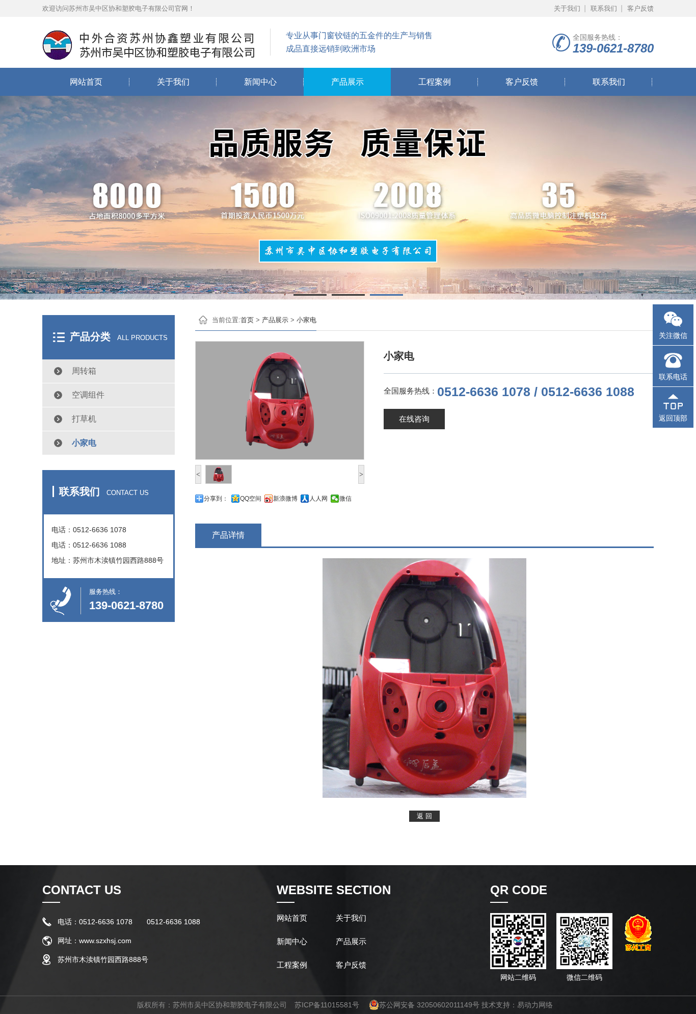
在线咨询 (414, 418)
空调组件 (88, 395)
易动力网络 (535, 1005)
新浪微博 (285, 498)
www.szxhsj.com (105, 941)
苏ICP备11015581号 (327, 1005)
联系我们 (604, 8)
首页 (247, 320)
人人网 (318, 498)
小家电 (84, 442)
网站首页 (86, 81)
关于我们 (567, 8)
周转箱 (84, 371)
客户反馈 (640, 8)
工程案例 (434, 81)
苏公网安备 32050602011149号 (429, 1005)
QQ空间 (250, 498)
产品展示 (347, 81)
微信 (345, 498)
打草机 (84, 418)
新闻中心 (260, 81)
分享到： (216, 498)
